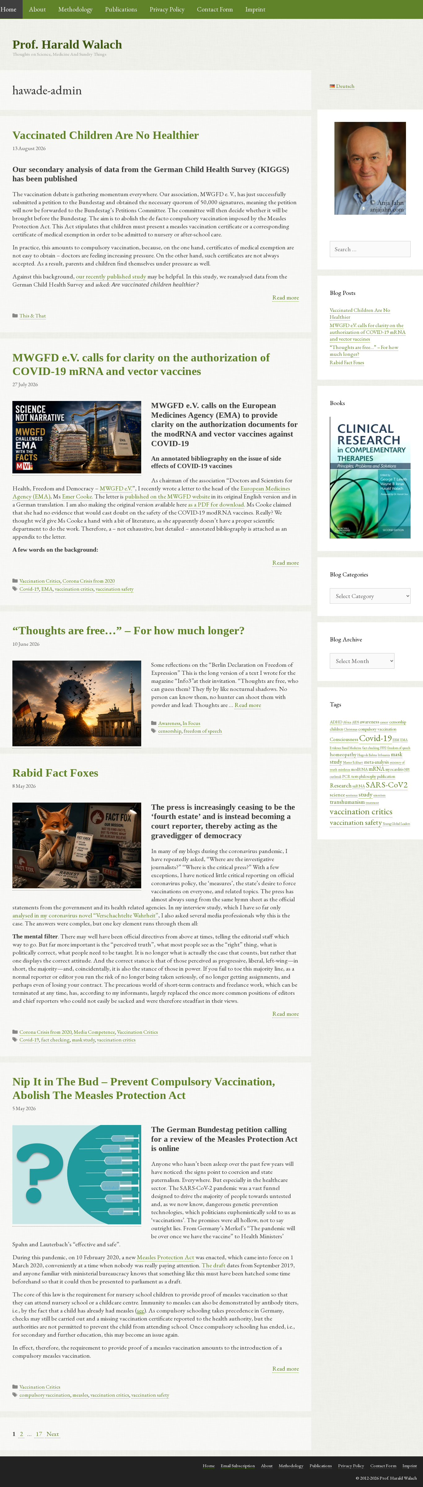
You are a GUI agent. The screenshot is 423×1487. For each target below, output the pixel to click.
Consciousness (344, 739)
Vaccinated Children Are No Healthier (105, 135)
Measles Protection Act (165, 1257)
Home (209, 1465)
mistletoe (344, 769)
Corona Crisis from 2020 (89, 580)
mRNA (376, 768)
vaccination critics (74, 588)
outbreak (335, 776)
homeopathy (343, 754)
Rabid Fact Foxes (55, 772)
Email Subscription (238, 1465)
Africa (347, 722)
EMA (47, 588)
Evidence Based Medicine (345, 748)
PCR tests (350, 776)
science (337, 794)
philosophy (367, 776)
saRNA (358, 786)
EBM (396, 740)
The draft (214, 1265)
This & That (33, 315)
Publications (121, 9)
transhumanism (347, 801)
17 (40, 1434)
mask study (83, 1039)
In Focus (191, 723)
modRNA (359, 769)
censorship (169, 730)
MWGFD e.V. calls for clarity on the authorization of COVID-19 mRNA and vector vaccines (368, 332)
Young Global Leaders (396, 823)
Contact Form (215, 9)
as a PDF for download (216, 504)
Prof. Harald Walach (67, 44)
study (366, 794)
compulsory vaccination (45, 1394)
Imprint (255, 9)
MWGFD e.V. (116, 488)
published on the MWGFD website (167, 496)
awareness (369, 721)
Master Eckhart (353, 762)
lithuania (384, 755)
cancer (384, 722)
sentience (352, 795)
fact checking (55, 1039)
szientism (379, 795)
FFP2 (383, 748)
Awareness (169, 723)
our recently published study (111, 276)
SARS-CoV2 (387, 784)
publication (386, 776)
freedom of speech (203, 730)
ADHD (336, 722)
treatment (372, 802)
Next (52, 1434)
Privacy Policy (167, 9)
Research (340, 785)
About (37, 9)
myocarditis (394, 769)
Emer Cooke (77, 496)
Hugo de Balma (367, 755)
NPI (406, 769)
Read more (285, 297)
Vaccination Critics (40, 580)
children (336, 729)
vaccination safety (114, 588)
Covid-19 (29, 588)
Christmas (350, 729)
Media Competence (94, 1031)
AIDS (355, 722)
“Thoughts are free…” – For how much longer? (128, 630)
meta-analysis (376, 762)
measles (80, 1394)
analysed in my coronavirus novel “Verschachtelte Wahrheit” (85, 915)
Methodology (75, 9)
